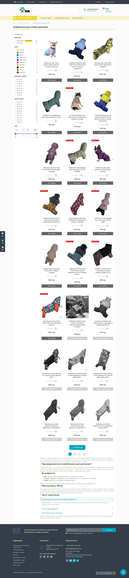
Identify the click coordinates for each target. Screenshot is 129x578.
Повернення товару (19, 560)
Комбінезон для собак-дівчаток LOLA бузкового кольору (103, 169)
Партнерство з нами (19, 557)
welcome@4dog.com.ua (73, 548)
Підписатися (109, 530)
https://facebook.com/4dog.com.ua (40, 556)
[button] (2, 248)
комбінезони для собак (67, 483)
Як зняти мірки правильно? (50, 508)
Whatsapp (74, 560)
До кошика (52, 80)
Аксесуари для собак (61, 18)
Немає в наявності (77, 338)
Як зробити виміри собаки (56, 2)
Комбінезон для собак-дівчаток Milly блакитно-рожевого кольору (52, 64)
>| (84, 454)
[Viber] (84, 10)
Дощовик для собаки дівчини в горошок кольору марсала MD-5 (51, 375)
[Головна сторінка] (13, 23)
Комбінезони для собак (24, 23)
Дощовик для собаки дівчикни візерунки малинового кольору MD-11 (52, 425)
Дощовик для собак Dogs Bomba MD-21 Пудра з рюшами (51, 270)
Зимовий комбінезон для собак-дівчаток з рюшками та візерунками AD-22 (103, 323)
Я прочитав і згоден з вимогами (80, 533)
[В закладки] (60, 36)
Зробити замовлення (108, 10)
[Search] (79, 10)
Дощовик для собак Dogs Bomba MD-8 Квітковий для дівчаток (52, 323)
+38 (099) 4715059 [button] (73, 545)
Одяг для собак (46, 18)
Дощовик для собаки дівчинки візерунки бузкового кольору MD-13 (77, 425)
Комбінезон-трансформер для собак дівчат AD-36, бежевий (77, 169)
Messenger (77, 560)
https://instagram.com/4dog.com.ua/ (48, 556)
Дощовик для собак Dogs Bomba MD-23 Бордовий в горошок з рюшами (77, 220)
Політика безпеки (77, 533)
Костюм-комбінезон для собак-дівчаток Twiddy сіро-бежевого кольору (77, 117)
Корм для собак (77, 18)
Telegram (70, 560)
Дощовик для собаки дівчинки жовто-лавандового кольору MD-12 (103, 425)
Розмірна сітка (42, 2)
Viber (67, 560)
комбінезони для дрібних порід (85, 483)
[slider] (15, 134)
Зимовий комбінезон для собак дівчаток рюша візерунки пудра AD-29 (103, 270)
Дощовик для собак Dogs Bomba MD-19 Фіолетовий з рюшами (52, 169)
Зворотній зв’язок (18, 562)
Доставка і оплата (18, 552)
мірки (55, 480)
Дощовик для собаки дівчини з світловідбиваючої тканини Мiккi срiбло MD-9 (103, 375)
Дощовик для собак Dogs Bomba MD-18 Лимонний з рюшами (103, 64)
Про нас (15, 555)
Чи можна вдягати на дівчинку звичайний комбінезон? (59, 499)
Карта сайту (17, 565)
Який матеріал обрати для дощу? (52, 513)
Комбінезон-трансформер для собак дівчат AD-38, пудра (103, 220)
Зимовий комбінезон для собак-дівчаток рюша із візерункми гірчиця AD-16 (51, 220)
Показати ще (78, 447)
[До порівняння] (60, 39)
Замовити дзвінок (91, 10)
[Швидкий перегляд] (60, 41)
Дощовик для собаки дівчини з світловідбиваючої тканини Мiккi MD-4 (77, 375)
